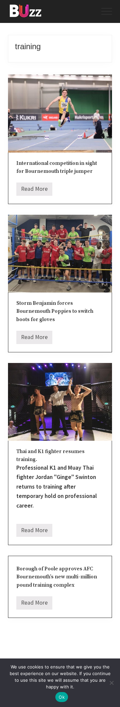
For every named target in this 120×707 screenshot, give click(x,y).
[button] (106, 11)
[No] (111, 682)
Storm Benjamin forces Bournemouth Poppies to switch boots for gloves (54, 311)
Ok (62, 697)
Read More (34, 190)
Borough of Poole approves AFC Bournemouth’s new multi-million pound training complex (56, 577)
